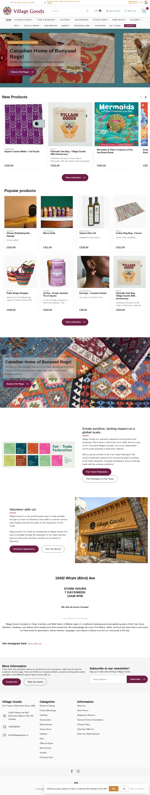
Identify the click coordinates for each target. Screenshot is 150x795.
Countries (100, 26)
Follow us (35, 643)
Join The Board (53, 549)
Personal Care (82, 26)
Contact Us (11, 682)
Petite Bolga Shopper (17, 293)
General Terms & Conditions (90, 720)
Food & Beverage (46, 20)
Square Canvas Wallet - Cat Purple (21, 151)
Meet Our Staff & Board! (88, 734)
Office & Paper (31, 26)
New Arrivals (51, 26)
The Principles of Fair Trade (100, 479)
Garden (65, 26)
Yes (113, 789)
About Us (81, 706)
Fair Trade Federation (97, 472)
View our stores (35, 682)
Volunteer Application (24, 549)
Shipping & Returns (86, 715)
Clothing (65, 20)
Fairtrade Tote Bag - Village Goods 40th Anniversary (68, 152)
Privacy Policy (83, 724)
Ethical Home (100, 20)
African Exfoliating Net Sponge (18, 234)
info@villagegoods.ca (18, 735)
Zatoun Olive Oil (87, 233)
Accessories (81, 20)
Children (134, 20)
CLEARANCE (130, 26)
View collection (73, 177)
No (124, 789)
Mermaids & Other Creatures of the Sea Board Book (115, 151)
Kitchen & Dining (23, 20)
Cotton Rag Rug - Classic (129, 233)
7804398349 (14, 726)
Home (8, 20)
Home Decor (118, 20)
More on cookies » (138, 789)
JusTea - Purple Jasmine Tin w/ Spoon (55, 294)
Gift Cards (115, 26)
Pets (16, 26)
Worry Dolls (49, 233)
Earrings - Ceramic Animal (92, 293)
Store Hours (82, 710)
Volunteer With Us (85, 729)
